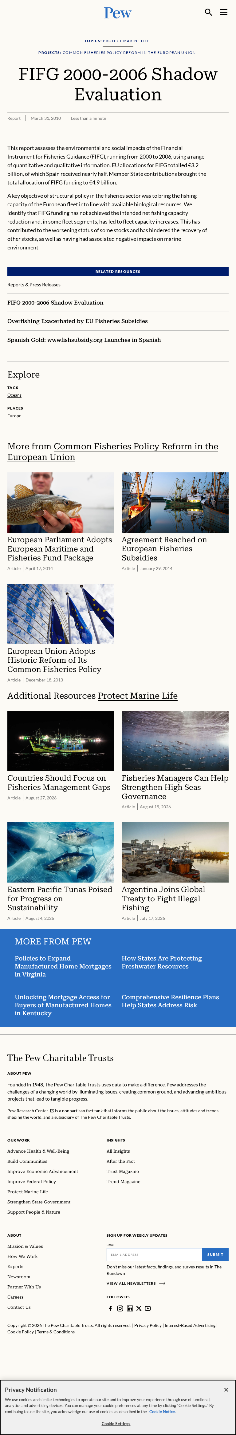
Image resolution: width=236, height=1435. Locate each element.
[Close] (226, 1390)
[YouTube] (147, 1308)
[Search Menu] (209, 12)
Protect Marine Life (138, 696)
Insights (116, 1140)
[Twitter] (139, 1308)
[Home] (60, 1057)
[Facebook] (110, 1308)
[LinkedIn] (130, 1308)
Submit (215, 1254)
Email (111, 1244)
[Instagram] (120, 1308)
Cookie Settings (116, 1423)
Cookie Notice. (162, 1411)
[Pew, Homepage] (118, 12)
